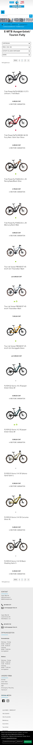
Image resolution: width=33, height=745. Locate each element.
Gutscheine (5, 724)
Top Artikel (5, 727)
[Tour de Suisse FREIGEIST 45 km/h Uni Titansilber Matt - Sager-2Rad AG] (16, 249)
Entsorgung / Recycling (7, 688)
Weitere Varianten (17, 104)
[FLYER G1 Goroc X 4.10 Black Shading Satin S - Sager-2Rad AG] (16, 544)
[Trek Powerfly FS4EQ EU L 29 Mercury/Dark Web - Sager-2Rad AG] (16, 206)
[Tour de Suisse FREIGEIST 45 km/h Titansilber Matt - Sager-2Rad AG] (16, 289)
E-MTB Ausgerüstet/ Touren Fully (13, 27)
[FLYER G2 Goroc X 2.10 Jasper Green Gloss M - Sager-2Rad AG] (16, 412)
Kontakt (3, 679)
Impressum (4, 690)
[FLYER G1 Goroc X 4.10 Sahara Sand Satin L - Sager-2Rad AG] (16, 456)
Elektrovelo (23, 25)
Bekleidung (5, 720)
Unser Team (4, 681)
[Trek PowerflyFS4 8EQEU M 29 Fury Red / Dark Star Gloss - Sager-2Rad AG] (16, 119)
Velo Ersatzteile (6, 717)
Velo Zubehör (6, 713)
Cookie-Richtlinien (11, 738)
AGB (2, 686)
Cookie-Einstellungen (9, 741)
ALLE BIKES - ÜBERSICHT (11, 25)
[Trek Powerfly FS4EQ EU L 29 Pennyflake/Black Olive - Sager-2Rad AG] (16, 163)
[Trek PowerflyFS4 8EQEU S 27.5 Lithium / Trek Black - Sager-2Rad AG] (16, 75)
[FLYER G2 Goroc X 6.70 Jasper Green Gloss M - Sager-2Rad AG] (16, 368)
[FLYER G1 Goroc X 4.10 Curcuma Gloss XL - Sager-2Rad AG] (16, 500)
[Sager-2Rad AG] (17, 4)
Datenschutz (4, 683)
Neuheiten (5, 730)
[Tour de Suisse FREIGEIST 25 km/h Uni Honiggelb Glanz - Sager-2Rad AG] (16, 329)
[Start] (2, 25)
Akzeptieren (27, 741)
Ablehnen (20, 741)
